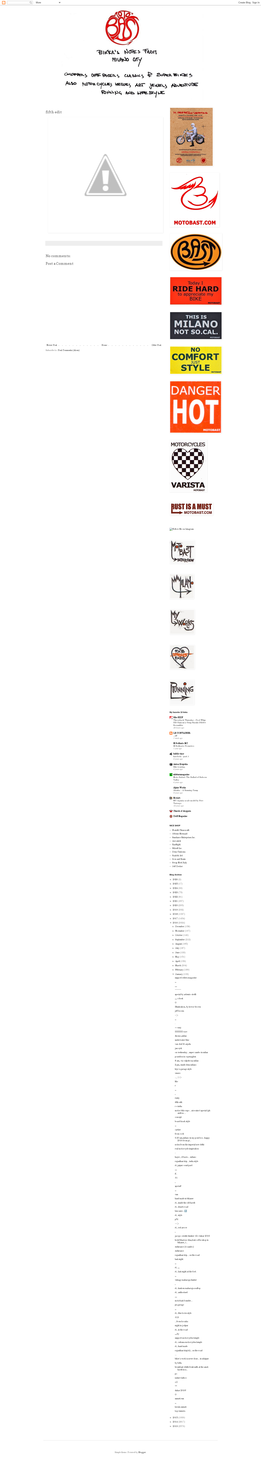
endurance (179, 1251)
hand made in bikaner (184, 1199)
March (178, 966)
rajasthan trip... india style (186, 1161)
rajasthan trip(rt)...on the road (188, 1351)
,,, (176, 986)
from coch (179, 1134)
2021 (175, 901)
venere (177, 1073)
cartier (178, 1130)
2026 (175, 880)
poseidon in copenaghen (185, 1057)
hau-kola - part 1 (181, 757)
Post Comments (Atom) (69, 350)
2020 (175, 905)
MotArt (176, 798)
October (179, 935)
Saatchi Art (177, 856)
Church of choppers (182, 811)
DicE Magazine (180, 816)
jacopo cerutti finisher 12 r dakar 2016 (192, 1236)
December (180, 927)
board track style (182, 1121)
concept (178, 1117)
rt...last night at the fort (185, 1272)
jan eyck (178, 1048)
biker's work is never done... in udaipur (192, 1359)
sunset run (179, 1399)
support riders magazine (186, 978)
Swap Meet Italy (179, 863)
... (175, 1355)
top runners (180, 1411)
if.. (176, 1174)
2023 (175, 893)
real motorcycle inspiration (187, 1149)
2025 (175, 884)
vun (176, 1195)
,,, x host (179, 999)
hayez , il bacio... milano (185, 1157)
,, (175, 982)
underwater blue (182, 1040)
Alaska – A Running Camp (185, 790)
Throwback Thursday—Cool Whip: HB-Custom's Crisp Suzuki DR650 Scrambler (189, 723)
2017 (175, 919)
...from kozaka (181, 1322)
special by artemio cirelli (185, 995)
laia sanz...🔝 (181, 1211)
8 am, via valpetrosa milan (187, 1061)
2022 (175, 897)
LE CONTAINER (181, 733)
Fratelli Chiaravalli (180, 830)
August (178, 944)
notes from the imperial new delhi (189, 1145)
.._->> (178, 1077)
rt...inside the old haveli (185, 1203)
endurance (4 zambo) (184, 1247)
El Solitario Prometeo (183, 746)
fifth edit (178, 1102)
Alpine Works (179, 788)
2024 (175, 888)
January (179, 974)
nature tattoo (181, 1378)
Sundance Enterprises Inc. (183, 838)
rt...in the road (181, 1330)
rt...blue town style (183, 1313)
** (176, 1386)
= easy (178, 1028)
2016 (175, 923)
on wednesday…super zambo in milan (191, 1053)
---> (177, 1224)
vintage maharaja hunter (186, 1280)
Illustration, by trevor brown (188, 1007)
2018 (175, 914)
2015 (175, 1418)
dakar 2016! (180, 1391)
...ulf (175, 736)
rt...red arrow (181, 1228)
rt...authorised (181, 1292)
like (176, 1082)
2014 (175, 1422)
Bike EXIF (178, 717)
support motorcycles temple (187, 1338)
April (177, 961)
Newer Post (52, 345)
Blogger (142, 1452)
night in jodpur (181, 1326)
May (177, 957)
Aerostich (176, 841)
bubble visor (178, 754)
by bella (178, 1363)
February (179, 970)
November (180, 931)
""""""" (178, 990)
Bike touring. (179, 767)
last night (179, 1259)
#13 (177, 1317)
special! (178, 1186)
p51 (176, 1219)
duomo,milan (181, 1036)
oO (176, 1382)
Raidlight (176, 845)
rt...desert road (181, 1207)
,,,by (177, 1334)
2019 (175, 910)
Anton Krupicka (180, 764)
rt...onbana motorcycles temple (188, 1342)
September (180, 940)
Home (104, 345)
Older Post (156, 345)
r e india (178, 1106)
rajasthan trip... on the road (187, 1255)
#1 (176, 1178)
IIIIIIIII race (181, 1032)
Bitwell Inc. (177, 848)
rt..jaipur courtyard (183, 1165)
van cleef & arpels (183, 1044)
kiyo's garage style (183, 1069)
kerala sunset (180, 1407)
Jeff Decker (177, 866)
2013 (175, 1426)
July (177, 948)
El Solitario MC (180, 743)
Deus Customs (178, 852)
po (176, 1374)
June (177, 953)
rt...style (178, 1215)
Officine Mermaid (179, 834)
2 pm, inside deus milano (186, 1065)
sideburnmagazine (181, 775)
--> (176, 1015)
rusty (177, 1098)
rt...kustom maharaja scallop (187, 1288)
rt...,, (177, 1268)
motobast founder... (183, 1301)
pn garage (179, 1305)
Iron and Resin (179, 859)
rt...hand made (181, 1346)
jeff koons (179, 1011)
